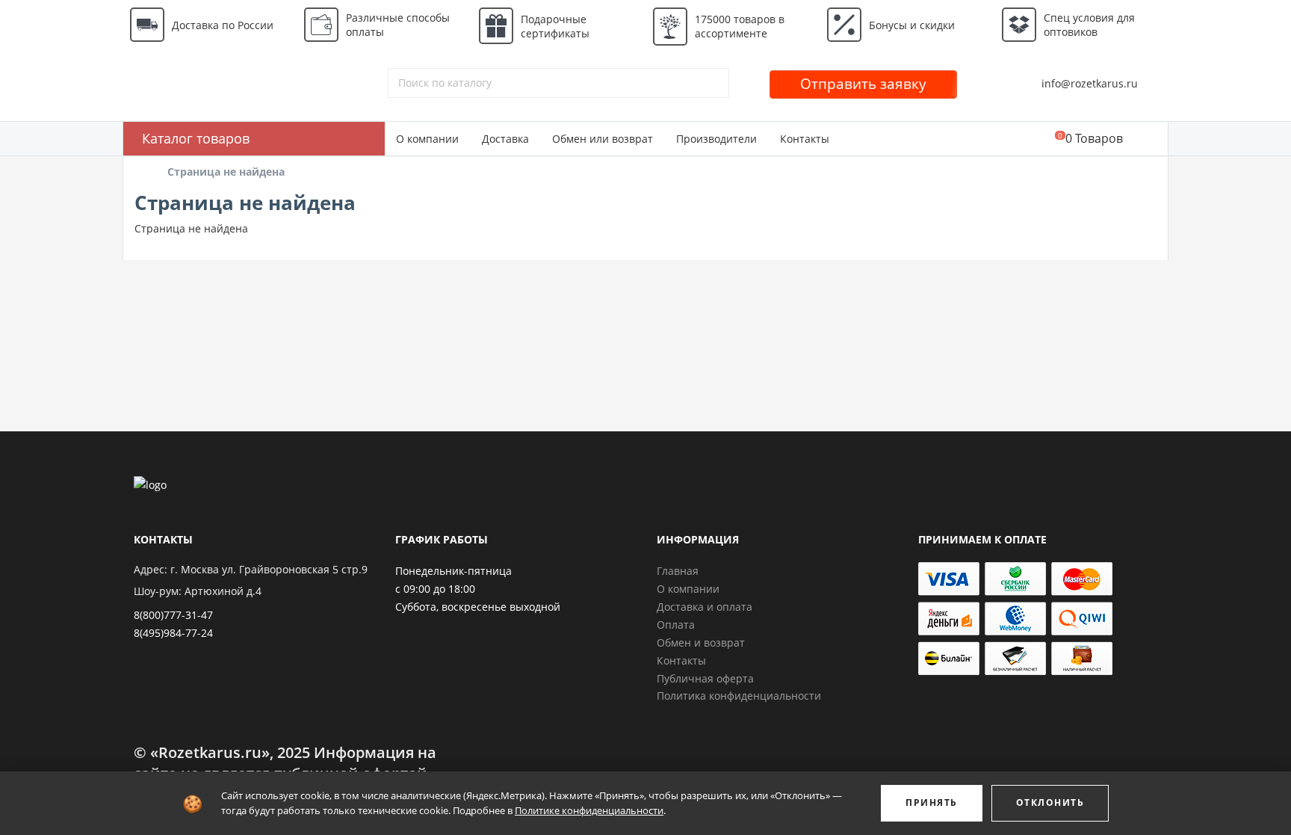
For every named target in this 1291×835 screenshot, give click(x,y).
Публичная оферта (705, 678)
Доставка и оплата (704, 607)
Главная (678, 571)
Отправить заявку (863, 83)
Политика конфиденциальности (739, 695)
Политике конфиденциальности (589, 810)
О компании (427, 139)
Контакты (804, 139)
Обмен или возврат (602, 139)
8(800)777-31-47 (173, 615)
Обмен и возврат (701, 642)
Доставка (505, 139)
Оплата (676, 624)
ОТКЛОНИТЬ (1050, 802)
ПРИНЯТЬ (931, 802)
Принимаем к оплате (982, 539)
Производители (716, 139)
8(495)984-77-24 (173, 633)
